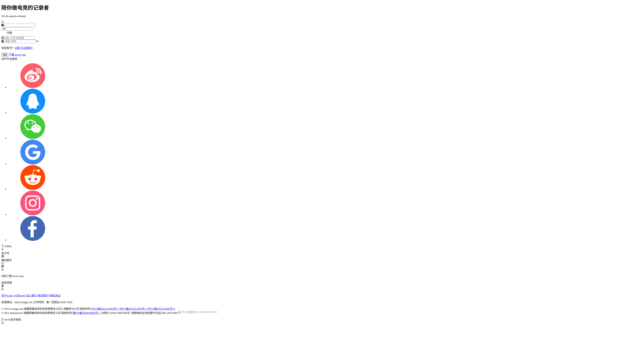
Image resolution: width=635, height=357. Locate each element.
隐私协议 (55, 295)
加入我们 (31, 295)
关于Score (7, 295)
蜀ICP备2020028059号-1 (86, 313)
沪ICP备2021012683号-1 (105, 308)
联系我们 (43, 295)
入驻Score (19, 295)
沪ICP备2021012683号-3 (133, 308)
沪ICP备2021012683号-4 (161, 308)
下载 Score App (17, 54)
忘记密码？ (27, 48)
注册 (17, 48)
